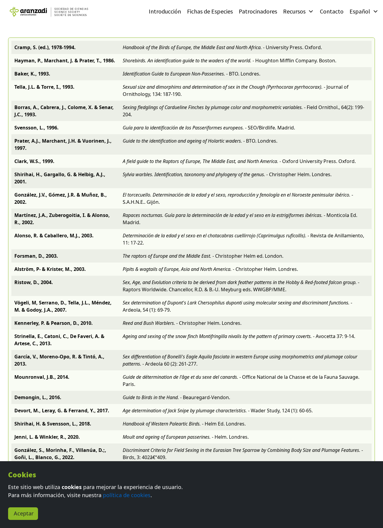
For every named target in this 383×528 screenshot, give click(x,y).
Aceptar (24, 513)
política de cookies (127, 495)
